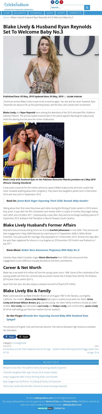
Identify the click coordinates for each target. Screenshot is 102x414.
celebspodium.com (43, 397)
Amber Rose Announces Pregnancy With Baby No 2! (50, 250)
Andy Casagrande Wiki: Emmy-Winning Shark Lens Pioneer (30, 376)
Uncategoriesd (19, 343)
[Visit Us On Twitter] (57, 1)
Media (49, 13)
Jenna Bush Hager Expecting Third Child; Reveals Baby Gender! (52, 200)
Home (7, 13)
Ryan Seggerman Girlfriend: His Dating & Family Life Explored (32, 381)
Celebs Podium (74, 96)
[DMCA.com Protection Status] (45, 408)
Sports (61, 13)
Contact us (75, 13)
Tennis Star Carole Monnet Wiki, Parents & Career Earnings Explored (35, 386)
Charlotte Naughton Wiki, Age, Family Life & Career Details (30, 372)
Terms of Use (52, 401)
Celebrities (36, 13)
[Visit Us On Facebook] (52, 1)
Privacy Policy (70, 401)
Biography (20, 13)
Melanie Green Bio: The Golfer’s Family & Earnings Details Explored (34, 367)
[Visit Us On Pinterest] (61, 1)
